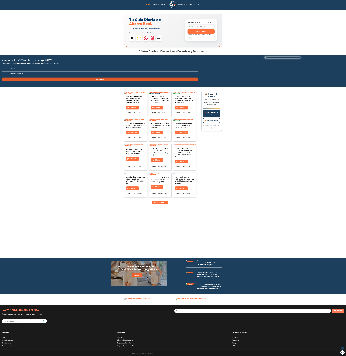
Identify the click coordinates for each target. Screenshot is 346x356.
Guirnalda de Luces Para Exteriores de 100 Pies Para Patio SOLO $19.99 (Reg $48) (209, 263)
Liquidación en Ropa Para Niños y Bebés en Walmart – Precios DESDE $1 (135, 180)
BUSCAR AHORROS (201, 31)
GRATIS (163, 4)
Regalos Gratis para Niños (126, 346)
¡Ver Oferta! (131, 108)
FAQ (3, 337)
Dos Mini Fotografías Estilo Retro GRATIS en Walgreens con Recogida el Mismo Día (184, 99)
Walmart (235, 340)
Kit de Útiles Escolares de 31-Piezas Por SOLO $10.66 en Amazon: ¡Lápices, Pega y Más (208, 274)
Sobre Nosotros (7, 340)
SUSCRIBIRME (338, 311)
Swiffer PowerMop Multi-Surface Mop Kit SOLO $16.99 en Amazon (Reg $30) (160, 152)
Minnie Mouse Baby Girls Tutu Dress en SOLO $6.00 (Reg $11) (160, 125)
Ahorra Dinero (122, 337)
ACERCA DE (192, 4)
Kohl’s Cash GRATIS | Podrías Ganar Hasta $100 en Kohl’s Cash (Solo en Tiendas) (184, 180)
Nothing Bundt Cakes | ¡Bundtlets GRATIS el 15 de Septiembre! (183, 125)
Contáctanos (6, 343)
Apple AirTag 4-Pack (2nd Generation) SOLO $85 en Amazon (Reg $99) (160, 180)
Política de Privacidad (9, 346)
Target (234, 343)
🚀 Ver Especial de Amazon (211, 114)
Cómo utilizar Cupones (125, 340)
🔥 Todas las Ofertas (211, 120)
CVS (233, 346)
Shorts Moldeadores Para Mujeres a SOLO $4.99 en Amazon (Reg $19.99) (135, 125)
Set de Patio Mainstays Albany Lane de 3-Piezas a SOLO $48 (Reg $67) (135, 151)
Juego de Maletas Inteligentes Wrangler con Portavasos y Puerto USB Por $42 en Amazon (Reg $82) (184, 152)
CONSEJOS (181, 4)
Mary (129, 112)
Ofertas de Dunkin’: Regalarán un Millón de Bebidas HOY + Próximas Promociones (160, 99)
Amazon (235, 337)
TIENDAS (154, 4)
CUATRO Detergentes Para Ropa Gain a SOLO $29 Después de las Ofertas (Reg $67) (134, 99)
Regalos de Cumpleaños (125, 343)
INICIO (148, 4)
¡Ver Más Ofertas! (160, 202)
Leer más (137, 275)
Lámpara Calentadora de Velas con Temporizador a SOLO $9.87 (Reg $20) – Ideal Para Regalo (209, 286)
